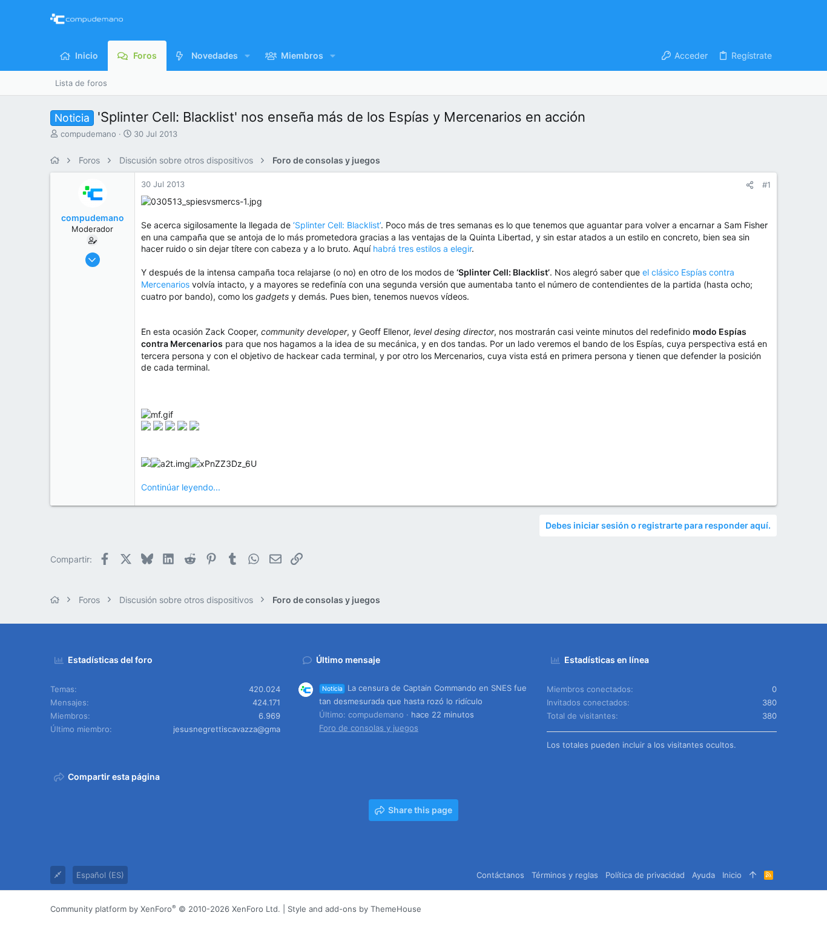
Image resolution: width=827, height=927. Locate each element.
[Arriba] (752, 875)
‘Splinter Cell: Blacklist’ (337, 225)
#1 (766, 185)
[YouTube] (771, 909)
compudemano (88, 134)
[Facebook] (698, 909)
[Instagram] (716, 909)
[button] (247, 56)
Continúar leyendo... (180, 487)
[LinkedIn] (735, 909)
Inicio (732, 875)
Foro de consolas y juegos (368, 728)
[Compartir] (750, 185)
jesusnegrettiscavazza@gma (226, 729)
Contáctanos (500, 875)
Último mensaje (348, 660)
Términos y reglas (565, 875)
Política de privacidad (645, 875)
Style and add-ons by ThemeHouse (354, 909)
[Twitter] (753, 909)
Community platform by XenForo (165, 909)
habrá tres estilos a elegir (422, 248)
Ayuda (703, 875)
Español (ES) (100, 875)
